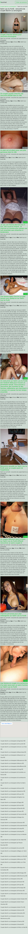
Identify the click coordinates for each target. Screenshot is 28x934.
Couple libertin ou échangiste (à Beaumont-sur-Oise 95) (13, 756)
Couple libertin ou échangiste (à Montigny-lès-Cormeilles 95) (13, 869)
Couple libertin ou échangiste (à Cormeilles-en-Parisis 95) (13, 773)
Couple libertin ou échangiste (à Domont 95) (12, 788)
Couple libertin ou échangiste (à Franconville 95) (13, 814)
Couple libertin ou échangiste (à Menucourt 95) (13, 859)
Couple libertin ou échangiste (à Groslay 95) (12, 828)
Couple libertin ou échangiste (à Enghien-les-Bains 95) (13, 798)
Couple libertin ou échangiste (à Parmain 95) (12, 881)
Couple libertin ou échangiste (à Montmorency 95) (14, 876)
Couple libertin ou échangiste (8, 6)
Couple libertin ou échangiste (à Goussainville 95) (14, 825)
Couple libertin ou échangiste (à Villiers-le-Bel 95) (14, 927)
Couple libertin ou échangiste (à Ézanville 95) (13, 808)
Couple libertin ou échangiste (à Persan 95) (12, 884)
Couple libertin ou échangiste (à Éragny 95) (12, 802)
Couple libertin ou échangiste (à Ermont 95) (12, 805)
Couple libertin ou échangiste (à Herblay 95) (12, 831)
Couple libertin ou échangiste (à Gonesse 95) (13, 822)
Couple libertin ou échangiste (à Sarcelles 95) (13, 913)
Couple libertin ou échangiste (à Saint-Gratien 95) (14, 899)
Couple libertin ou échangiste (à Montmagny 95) (13, 873)
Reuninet (3, 2)
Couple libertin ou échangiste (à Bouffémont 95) (13, 766)
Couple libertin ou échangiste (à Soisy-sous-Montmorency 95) (12, 917)
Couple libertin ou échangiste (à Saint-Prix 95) (13, 907)
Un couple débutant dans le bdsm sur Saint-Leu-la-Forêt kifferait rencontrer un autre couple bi (12, 541)
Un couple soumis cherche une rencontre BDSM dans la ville (11, 94)
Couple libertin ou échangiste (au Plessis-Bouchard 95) (12, 844)
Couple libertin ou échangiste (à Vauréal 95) (12, 924)
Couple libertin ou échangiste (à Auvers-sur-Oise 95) (14, 748)
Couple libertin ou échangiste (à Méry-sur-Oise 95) (13, 863)
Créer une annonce (21, 2)
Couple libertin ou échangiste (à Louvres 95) (12, 848)
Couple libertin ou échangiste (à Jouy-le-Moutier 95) (14, 835)
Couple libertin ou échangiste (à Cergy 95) (12, 769)
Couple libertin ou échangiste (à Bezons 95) (12, 763)
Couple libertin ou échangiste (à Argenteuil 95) (13, 741)
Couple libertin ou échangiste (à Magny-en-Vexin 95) (14, 852)
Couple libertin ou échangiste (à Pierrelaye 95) (13, 887)
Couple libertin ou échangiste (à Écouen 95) (12, 794)
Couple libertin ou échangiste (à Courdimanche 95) (13, 779)
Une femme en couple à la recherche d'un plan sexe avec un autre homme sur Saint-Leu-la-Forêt (14, 685)
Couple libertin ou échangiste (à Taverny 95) (12, 921)
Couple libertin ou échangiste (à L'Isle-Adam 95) (13, 839)
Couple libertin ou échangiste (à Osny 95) (12, 878)
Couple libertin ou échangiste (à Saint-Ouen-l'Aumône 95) (12, 903)
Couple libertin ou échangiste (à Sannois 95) (12, 910)
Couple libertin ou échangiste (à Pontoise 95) (13, 890)
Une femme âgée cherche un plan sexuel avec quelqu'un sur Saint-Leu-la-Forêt (12, 298)
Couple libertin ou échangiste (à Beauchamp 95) (13, 752)
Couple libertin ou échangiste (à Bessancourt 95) (14, 760)
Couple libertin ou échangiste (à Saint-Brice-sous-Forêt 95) (14, 895)
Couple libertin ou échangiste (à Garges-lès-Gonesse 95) (12, 818)
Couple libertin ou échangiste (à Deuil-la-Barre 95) (13, 784)
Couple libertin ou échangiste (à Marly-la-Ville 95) (14, 856)
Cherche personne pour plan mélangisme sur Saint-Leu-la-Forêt (13, 615)
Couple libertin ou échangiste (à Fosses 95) (12, 811)
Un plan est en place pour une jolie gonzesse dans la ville (13, 151)
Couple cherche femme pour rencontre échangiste (11, 35)
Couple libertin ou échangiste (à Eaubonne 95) (13, 791)
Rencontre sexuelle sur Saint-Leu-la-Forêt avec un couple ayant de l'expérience (14, 468)
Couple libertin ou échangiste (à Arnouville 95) (13, 744)
